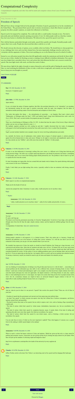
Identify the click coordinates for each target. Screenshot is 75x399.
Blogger (41, 397)
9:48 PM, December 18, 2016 (21, 331)
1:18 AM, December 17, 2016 (20, 178)
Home (37, 389)
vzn (7, 264)
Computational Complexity (19, 6)
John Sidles (9, 100)
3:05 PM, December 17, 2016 (16, 264)
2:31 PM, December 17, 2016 (21, 235)
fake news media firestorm (31, 226)
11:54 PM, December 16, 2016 (20, 149)
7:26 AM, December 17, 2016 (21, 213)
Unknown (8, 149)
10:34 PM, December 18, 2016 (20, 350)
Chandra (8, 350)
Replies (10, 196)
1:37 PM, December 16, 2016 (21, 100)
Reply (7, 93)
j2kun (7, 287)
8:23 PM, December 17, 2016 (18, 287)
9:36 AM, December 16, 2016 (17, 88)
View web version (37, 393)
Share (3, 77)
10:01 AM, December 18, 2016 (27, 199)
